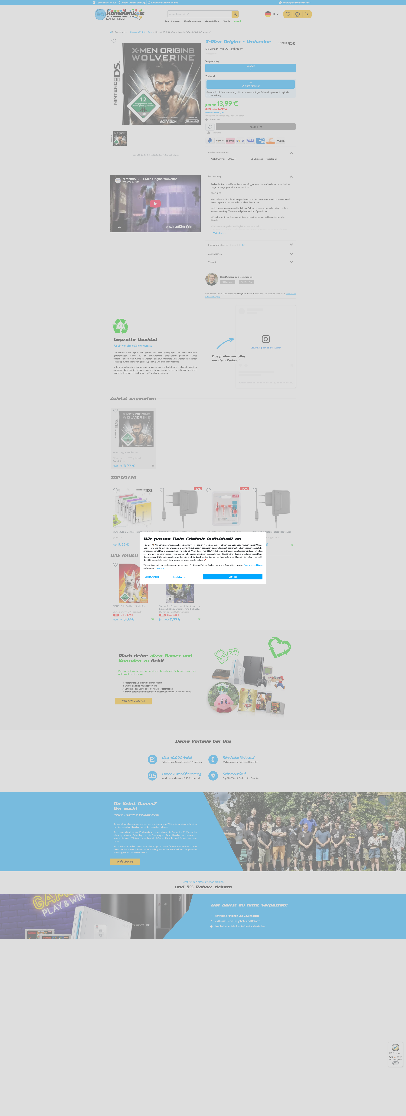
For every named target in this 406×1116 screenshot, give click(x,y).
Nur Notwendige (151, 576)
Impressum (160, 568)
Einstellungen (179, 576)
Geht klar (233, 576)
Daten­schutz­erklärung (253, 565)
